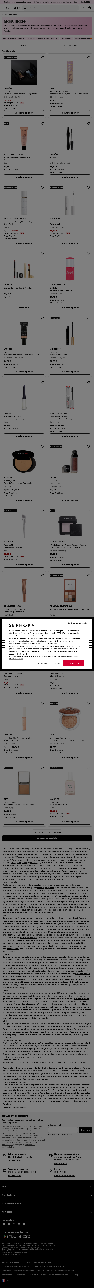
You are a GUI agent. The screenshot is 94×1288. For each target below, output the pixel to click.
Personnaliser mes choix (48, 663)
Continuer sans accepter (77, 623)
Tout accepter (74, 663)
